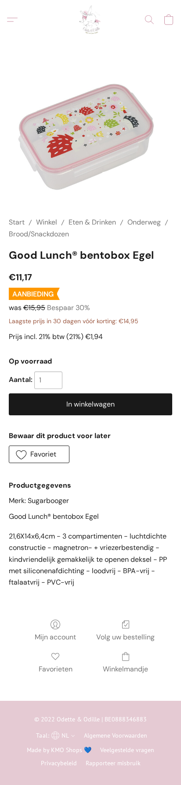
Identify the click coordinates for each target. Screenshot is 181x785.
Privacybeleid (59, 763)
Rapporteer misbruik (113, 763)
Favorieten (55, 669)
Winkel (46, 222)
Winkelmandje (125, 669)
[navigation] (54, 735)
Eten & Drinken (92, 222)
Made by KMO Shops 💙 (59, 750)
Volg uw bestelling (125, 637)
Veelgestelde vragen (127, 750)
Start (17, 222)
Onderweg (144, 222)
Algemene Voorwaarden (115, 735)
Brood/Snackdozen (39, 234)
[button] (90, 19)
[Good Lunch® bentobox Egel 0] (90, 139)
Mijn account (55, 637)
